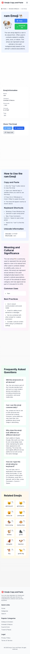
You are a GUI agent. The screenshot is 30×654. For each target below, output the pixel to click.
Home (4, 8)
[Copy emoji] (12, 502)
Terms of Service (6, 640)
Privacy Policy (5, 638)
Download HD (22, 26)
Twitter (9, 128)
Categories (4, 611)
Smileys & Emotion (7, 622)
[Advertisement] (15, 70)
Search (3, 613)
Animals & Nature (14, 8)
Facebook (20, 128)
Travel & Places (6, 629)
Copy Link (10, 132)
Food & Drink (5, 627)
